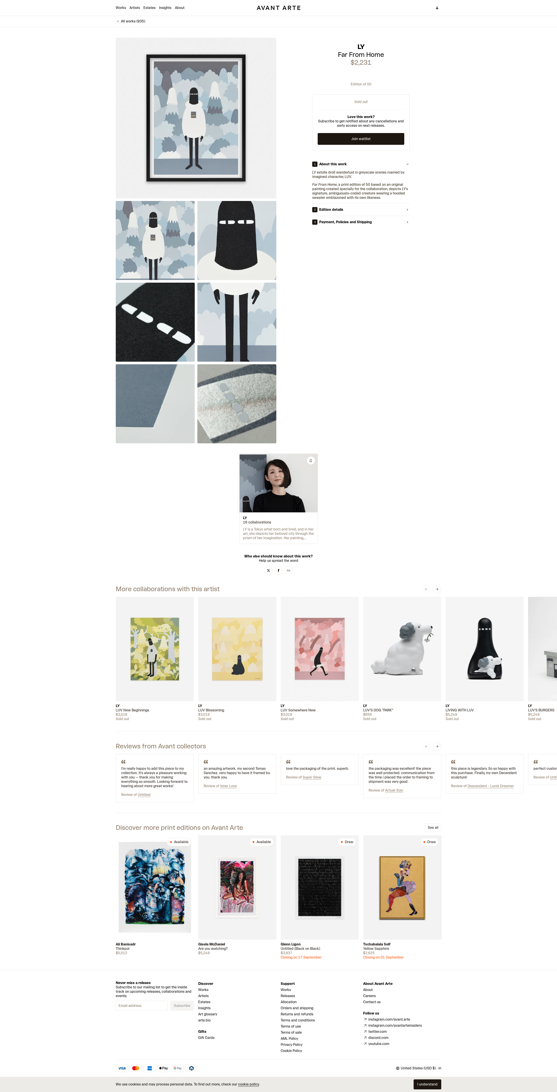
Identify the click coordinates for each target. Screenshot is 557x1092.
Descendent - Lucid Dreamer (491, 786)
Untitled (144, 795)
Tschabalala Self (377, 944)
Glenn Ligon (291, 944)
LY (361, 47)
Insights (165, 8)
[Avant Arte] (278, 8)
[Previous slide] (426, 589)
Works (121, 8)
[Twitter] (268, 570)
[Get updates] (311, 460)
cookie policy (248, 1084)
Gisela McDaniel (211, 944)
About (180, 8)
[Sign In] (437, 8)
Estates (149, 8)
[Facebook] (278, 570)
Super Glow (312, 777)
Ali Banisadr (126, 944)
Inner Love (228, 786)
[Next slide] (437, 589)
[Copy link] (288, 570)
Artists (134, 8)
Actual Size (394, 790)
